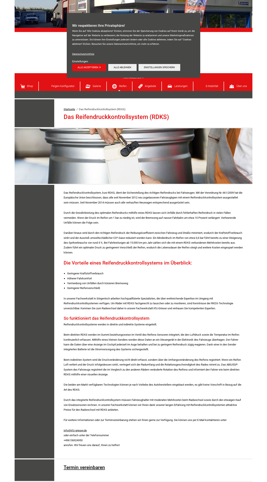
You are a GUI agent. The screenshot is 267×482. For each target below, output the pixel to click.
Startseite (69, 109)
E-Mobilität (212, 86)
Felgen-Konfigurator (62, 86)
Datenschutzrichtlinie (83, 53)
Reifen (123, 86)
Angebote (150, 86)
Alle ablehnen (122, 67)
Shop (30, 86)
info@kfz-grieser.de (75, 430)
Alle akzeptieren (88, 67)
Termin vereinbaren (84, 467)
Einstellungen (80, 61)
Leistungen (181, 86)
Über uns (241, 86)
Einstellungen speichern (159, 67)
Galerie (97, 86)
